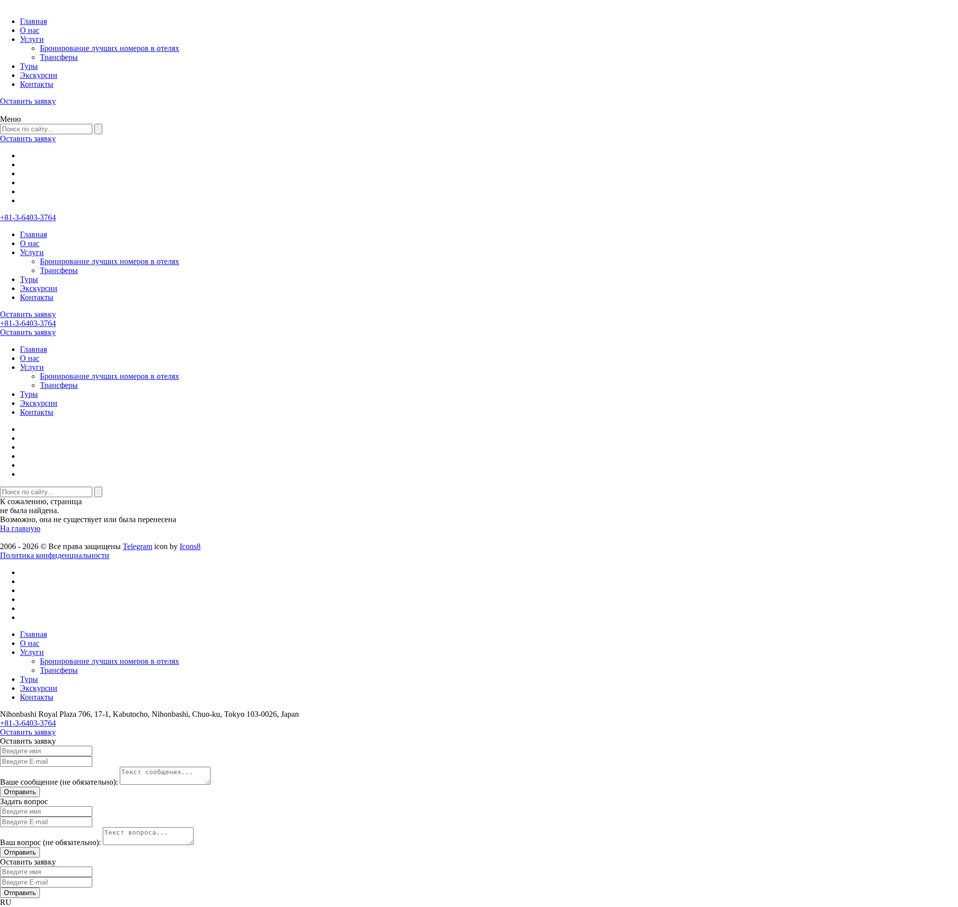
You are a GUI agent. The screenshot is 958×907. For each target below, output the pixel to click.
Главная (33, 21)
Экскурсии (38, 75)
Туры (29, 66)
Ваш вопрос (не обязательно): (50, 842)
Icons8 (190, 546)
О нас (29, 30)
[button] (479, 902)
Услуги (32, 39)
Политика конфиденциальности (54, 555)
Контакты (36, 84)
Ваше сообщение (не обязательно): (59, 782)
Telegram (137, 546)
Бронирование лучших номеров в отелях (109, 48)
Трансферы (59, 57)
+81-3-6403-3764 (28, 217)
